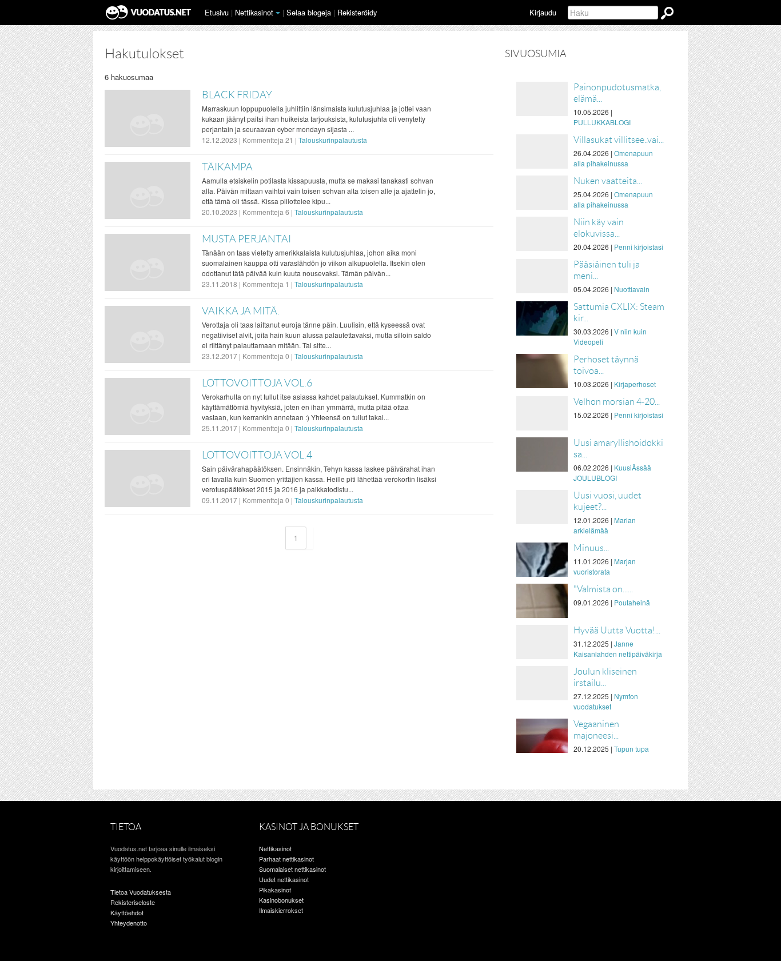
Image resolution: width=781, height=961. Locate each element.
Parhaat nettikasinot (286, 858)
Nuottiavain (631, 289)
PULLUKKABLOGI (602, 122)
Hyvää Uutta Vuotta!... (616, 630)
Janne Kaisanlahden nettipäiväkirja (617, 649)
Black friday (237, 95)
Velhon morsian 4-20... (616, 401)
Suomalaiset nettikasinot (292, 869)
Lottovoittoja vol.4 (257, 455)
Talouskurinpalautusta (332, 140)
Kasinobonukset (281, 899)
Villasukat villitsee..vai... (618, 140)
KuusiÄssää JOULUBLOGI (612, 472)
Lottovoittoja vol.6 (257, 383)
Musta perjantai (246, 239)
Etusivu (217, 12)
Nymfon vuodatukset (605, 701)
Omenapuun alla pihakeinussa (613, 158)
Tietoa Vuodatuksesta (140, 891)
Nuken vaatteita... (607, 181)
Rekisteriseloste (132, 902)
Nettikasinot (254, 12)
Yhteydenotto (128, 922)
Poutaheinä (632, 602)
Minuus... (591, 548)
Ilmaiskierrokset (281, 910)
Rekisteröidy (357, 12)
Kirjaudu (542, 12)
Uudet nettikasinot (284, 879)
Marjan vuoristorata (604, 566)
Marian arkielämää (604, 525)
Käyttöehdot (127, 912)
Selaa (308, 12)
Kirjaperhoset (635, 384)
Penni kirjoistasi (638, 247)
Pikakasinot (275, 889)
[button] (278, 13)
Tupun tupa (631, 748)
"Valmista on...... (603, 589)
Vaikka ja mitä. (241, 311)
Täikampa (227, 167)
